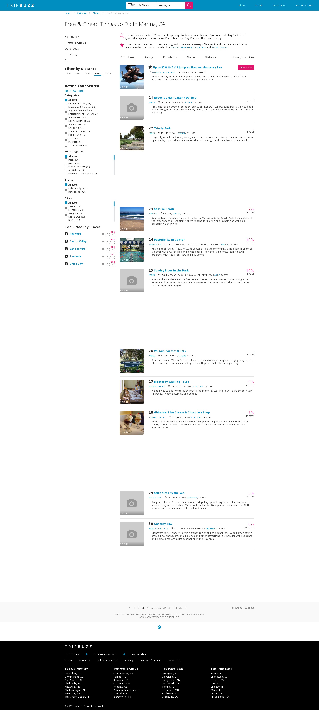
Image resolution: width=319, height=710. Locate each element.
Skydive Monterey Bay (163, 72)
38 (175, 608)
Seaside (188, 102)
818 (113, 239)
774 (113, 262)
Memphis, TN (72, 693)
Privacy (129, 660)
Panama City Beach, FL (126, 690)
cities (242, 5)
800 (113, 247)
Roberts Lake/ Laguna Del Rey (175, 97)
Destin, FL (216, 683)
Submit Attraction (107, 660)
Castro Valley (78, 241)
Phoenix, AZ (120, 686)
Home (68, 13)
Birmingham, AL (74, 676)
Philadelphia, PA (220, 696)
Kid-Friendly (72, 36)
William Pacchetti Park (170, 351)
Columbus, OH (73, 673)
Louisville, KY (121, 693)
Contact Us (174, 660)
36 (164, 608)
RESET (68, 90)
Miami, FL (216, 690)
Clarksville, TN (73, 683)
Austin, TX (216, 693)
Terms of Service (150, 660)
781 (113, 254)
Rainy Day (71, 54)
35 (159, 608)
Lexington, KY (170, 673)
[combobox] (141, 5)
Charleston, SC (219, 676)
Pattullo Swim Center (169, 239)
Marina (96, 13)
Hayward (75, 233)
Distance (210, 57)
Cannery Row (163, 524)
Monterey (186, 47)
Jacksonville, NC (122, 696)
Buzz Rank (127, 57)
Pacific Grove (219, 47)
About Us (84, 660)
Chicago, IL (217, 686)
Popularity (170, 57)
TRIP (21, 5)
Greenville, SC (170, 696)
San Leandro (78, 248)
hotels (259, 5)
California (81, 13)
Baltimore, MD (170, 690)
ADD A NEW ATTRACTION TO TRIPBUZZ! (159, 617)
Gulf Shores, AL (74, 680)
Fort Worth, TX (170, 683)
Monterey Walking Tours (171, 381)
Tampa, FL (119, 676)
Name (191, 57)
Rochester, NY (170, 693)
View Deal (246, 67)
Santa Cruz (199, 47)
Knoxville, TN (72, 686)
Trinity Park (162, 128)
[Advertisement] (187, 180)
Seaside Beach (164, 209)
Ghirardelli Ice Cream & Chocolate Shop (182, 412)
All (66, 60)
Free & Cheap (76, 42)
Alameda (75, 256)
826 (113, 232)
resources (279, 5)
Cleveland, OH (170, 676)
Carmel (175, 47)
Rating (148, 57)
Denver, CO (217, 680)
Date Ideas (72, 48)
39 (180, 608)
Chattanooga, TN (75, 690)
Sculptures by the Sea (169, 493)
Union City (76, 263)
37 (170, 608)
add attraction (303, 5)
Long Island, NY (171, 680)
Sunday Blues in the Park (171, 270)
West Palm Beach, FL (77, 696)
